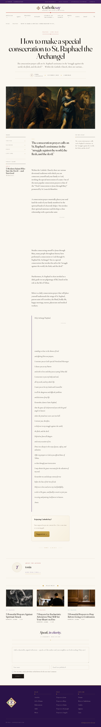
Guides (80, 705)
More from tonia (32, 572)
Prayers (27, 15)
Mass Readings (50, 1)
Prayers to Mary (61, 701)
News (70, 15)
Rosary (37, 16)
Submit (18, 676)
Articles (9, 15)
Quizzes (80, 709)
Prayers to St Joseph (62, 709)
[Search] (94, 16)
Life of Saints (60, 16)
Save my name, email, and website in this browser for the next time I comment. (35, 671)
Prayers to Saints (61, 705)
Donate (92, 1)
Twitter (9, 141)
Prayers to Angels (61, 712)
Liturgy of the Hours (48, 16)
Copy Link (9, 153)
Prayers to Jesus (61, 697)
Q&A (36, 709)
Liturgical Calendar (79, 1)
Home (8, 23)
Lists (77, 16)
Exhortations (38, 705)
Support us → (41, 534)
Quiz (19, 16)
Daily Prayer (63, 1)
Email (8, 149)
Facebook (9, 145)
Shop (85, 16)
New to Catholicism (84, 701)
